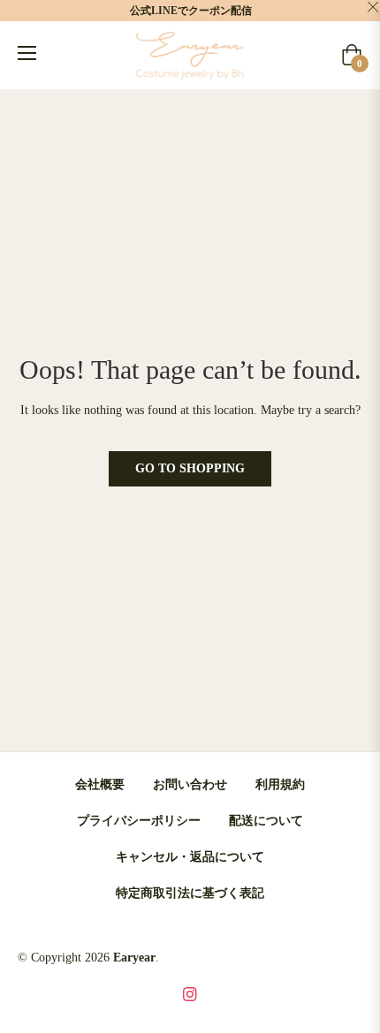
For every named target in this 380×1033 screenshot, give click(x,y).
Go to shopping (190, 468)
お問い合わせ (190, 784)
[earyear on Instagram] (190, 993)
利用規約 (280, 784)
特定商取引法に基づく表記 (190, 893)
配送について (266, 820)
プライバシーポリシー (139, 820)
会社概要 (100, 784)
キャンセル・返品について (190, 856)
